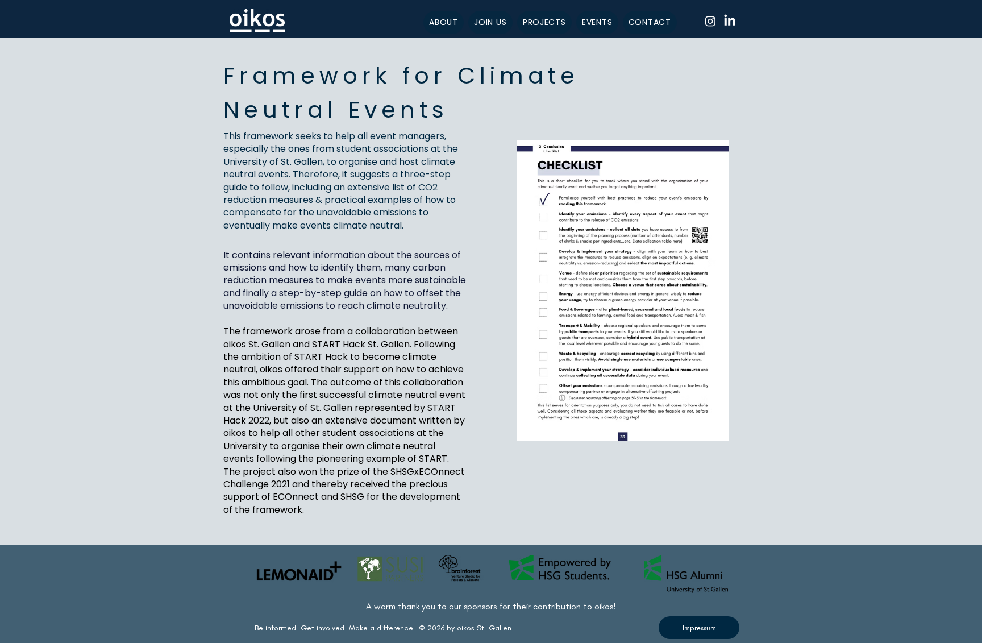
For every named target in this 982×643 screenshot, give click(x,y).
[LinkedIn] (730, 21)
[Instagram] (710, 21)
